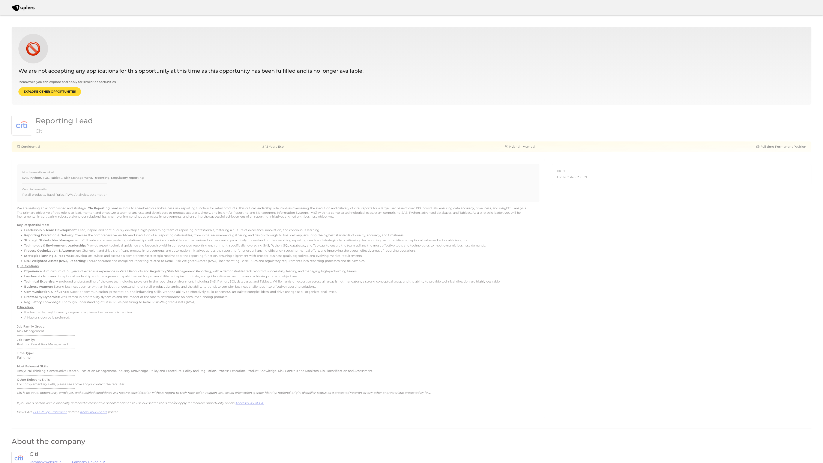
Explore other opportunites (50, 91)
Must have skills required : (38, 172)
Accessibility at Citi (250, 403)
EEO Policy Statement (50, 412)
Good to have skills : (35, 189)
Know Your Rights (93, 412)
